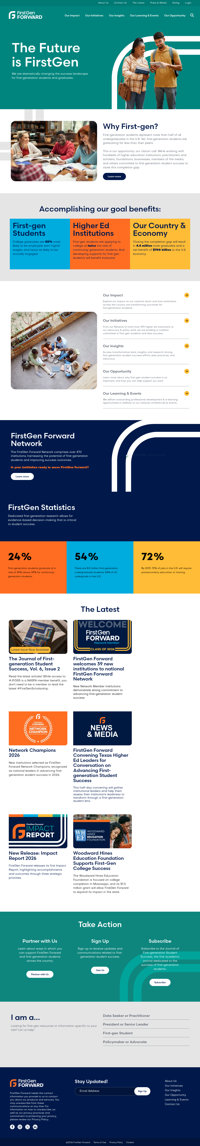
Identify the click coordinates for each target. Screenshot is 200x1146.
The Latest (139, 3)
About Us (103, 3)
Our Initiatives (94, 15)
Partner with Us (40, 974)
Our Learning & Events (144, 15)
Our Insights (116, 15)
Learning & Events (176, 1100)
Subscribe (160, 982)
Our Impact (72, 15)
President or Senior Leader (125, 1024)
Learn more (114, 176)
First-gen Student (118, 1033)
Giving (175, 3)
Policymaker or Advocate (125, 1042)
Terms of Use (100, 1143)
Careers (130, 1143)
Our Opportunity (175, 15)
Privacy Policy (116, 1143)
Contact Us (120, 3)
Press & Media (158, 3)
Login (188, 3)
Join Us (100, 970)
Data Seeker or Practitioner (126, 1016)
